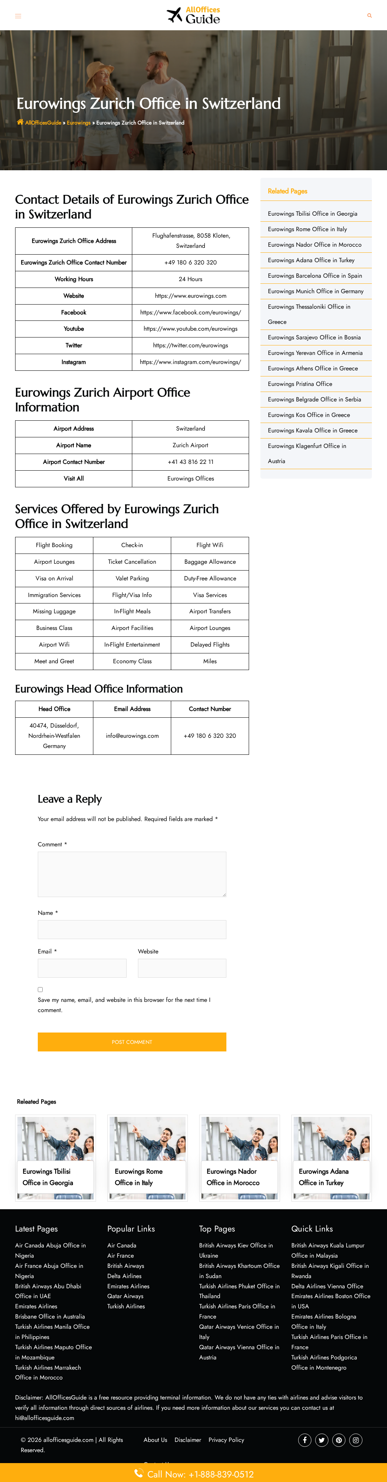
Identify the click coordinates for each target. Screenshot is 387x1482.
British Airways (125, 1265)
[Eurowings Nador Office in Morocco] (239, 1157)
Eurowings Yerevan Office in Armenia (315, 352)
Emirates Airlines (128, 1286)
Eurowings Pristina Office (300, 383)
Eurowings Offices (190, 478)
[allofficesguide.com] (194, 14)
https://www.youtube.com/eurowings (190, 328)
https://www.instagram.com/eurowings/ (190, 362)
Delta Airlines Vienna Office (327, 1286)
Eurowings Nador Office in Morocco (315, 244)
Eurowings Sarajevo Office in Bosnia (315, 337)
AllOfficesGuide (43, 122)
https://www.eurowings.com (190, 295)
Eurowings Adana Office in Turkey (311, 260)
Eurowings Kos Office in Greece (309, 415)
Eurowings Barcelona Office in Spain (315, 275)
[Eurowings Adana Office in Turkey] (331, 1157)
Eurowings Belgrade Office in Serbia (314, 399)
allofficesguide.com (68, 1439)
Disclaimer (188, 1439)
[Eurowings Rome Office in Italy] (147, 1157)
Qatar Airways (125, 1296)
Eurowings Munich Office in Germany (316, 291)
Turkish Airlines (126, 1306)
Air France (120, 1255)
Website (148, 951)
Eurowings (79, 122)
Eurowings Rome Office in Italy (307, 229)
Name (48, 912)
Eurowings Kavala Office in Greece (313, 430)
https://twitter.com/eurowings (190, 345)
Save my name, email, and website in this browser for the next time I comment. (124, 1004)
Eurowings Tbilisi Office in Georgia (313, 213)
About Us (155, 1439)
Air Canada (121, 1245)
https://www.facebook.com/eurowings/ (190, 312)
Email (47, 951)
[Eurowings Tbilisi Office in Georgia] (55, 1157)
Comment (52, 844)
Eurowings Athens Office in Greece (313, 368)
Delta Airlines (124, 1276)
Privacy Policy (226, 1439)
